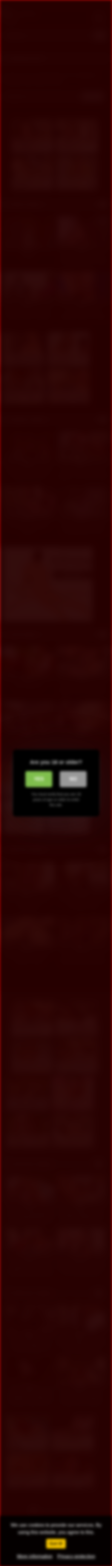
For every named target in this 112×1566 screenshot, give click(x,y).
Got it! (56, 1543)
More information (35, 1556)
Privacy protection (76, 1556)
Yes (39, 779)
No (73, 779)
